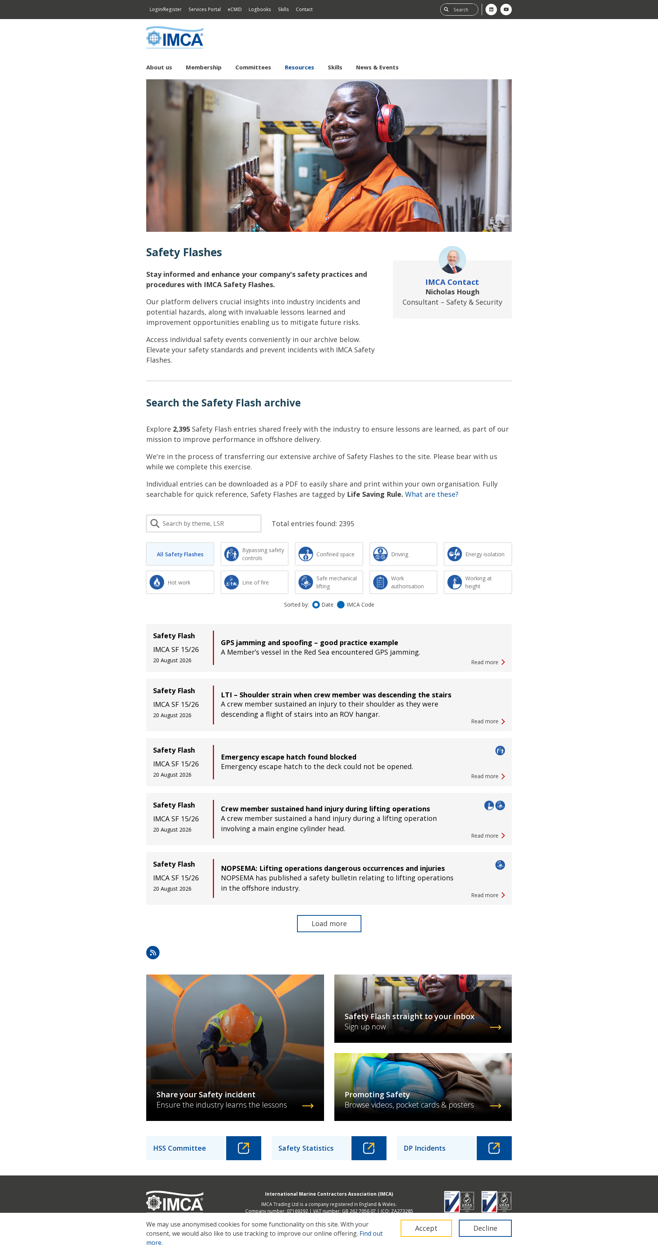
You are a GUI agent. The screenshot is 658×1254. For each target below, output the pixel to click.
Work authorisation (407, 582)
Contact (304, 9)
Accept (426, 1228)
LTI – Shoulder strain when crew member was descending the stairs (336, 694)
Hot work (179, 582)
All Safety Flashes (180, 554)
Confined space (335, 554)
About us (159, 67)
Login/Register (166, 9)
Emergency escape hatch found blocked (288, 756)
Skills (283, 9)
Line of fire (255, 582)
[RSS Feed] (153, 952)
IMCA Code (360, 604)
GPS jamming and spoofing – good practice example (309, 642)
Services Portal (204, 9)
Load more (329, 923)
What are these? (431, 494)
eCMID (235, 9)
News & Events (377, 67)
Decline (485, 1228)
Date (327, 604)
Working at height (478, 582)
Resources (299, 67)
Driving (399, 554)
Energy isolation (485, 554)
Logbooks (260, 9)
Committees (253, 67)
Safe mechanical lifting (336, 582)
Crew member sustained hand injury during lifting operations (325, 808)
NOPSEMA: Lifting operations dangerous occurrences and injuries (333, 868)
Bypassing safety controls (263, 554)
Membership (204, 67)
